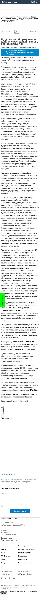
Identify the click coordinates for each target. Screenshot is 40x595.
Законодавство (24, 546)
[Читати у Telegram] (7, 578)
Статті (3, 549)
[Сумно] (2, 413)
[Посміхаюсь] (2, 409)
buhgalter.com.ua (6, 588)
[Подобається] (2, 407)
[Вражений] (2, 411)
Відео (3, 552)
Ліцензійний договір (9, 540)
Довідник (4, 563)
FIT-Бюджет (5, 556)
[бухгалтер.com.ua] (20, 7)
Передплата (22, 556)
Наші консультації (25, 563)
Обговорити (6, 419)
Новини (4, 546)
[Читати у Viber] (11, 578)
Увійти (3, 594)
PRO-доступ (22, 559)
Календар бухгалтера (26, 549)
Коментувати (20, 511)
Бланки (4, 559)
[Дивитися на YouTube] (15, 578)
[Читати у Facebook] (3, 578)
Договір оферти (7, 538)
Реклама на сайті (24, 552)
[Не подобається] (2, 417)
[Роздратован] (2, 415)
